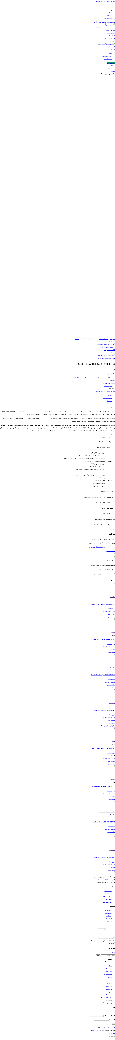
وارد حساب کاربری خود (97, 547)
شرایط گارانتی (108, 893)
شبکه (109, 339)
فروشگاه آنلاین (108, 918)
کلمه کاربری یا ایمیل (109, 1015)
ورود (113, 1023)
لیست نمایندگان (108, 891)
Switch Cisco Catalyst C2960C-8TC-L (103, 786)
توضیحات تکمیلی (107, 398)
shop (112, 339)
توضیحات (109, 395)
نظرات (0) (109, 401)
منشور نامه (109, 899)
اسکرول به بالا (111, 1033)
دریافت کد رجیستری (106, 910)
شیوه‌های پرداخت (107, 896)
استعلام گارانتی (108, 913)
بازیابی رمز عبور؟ (110, 1027)
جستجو (98, 27)
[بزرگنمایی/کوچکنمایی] (109, 1036)
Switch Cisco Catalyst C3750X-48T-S (104, 710)
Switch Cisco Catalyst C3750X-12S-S (104, 857)
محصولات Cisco (104, 339)
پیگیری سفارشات (107, 902)
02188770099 (104, 879)
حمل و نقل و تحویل (107, 403)
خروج (113, 952)
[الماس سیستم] (114, 873)
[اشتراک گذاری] (113, 1036)
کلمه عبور (112, 1019)
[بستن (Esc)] (114, 1036)
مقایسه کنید (109, 1000)
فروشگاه (112, 65)
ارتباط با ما (112, 71)
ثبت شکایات (109, 916)
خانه (114, 339)
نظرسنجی (109, 921)
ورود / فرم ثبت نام (107, 1003)
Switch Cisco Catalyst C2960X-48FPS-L (103, 822)
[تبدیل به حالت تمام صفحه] (111, 1036)
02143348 (76, 377)
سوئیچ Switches (108, 386)
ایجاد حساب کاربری (96, 1030)
